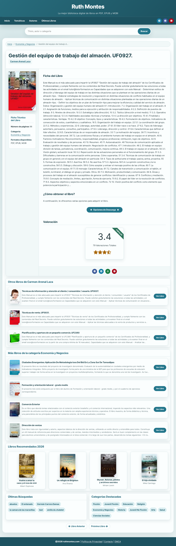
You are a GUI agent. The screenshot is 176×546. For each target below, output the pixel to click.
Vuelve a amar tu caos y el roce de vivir (27, 481)
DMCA (118, 541)
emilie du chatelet (55, 510)
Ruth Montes (88, 6)
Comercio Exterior (31, 404)
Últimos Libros (49, 20)
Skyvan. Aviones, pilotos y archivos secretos (108, 481)
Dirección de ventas (32, 425)
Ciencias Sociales (101, 515)
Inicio (7, 20)
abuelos (13, 504)
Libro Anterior (78, 526)
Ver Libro (160, 296)
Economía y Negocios (25, 44)
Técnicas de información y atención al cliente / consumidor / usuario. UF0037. (60, 291)
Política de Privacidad (91, 541)
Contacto (108, 541)
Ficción (96, 504)
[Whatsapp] (107, 271)
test (41, 510)
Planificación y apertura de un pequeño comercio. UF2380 (50, 332)
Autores (33, 20)
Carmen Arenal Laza (20, 61)
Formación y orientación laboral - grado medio (45, 385)
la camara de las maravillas (22, 510)
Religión (141, 504)
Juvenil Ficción (111, 504)
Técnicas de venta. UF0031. (35, 312)
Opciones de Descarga (104, 209)
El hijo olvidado (149, 480)
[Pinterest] (171, 20)
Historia (121, 510)
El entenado (27, 504)
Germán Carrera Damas (48, 504)
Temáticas (19, 20)
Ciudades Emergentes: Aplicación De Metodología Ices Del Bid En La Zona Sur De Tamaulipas (68, 362)
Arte (153, 510)
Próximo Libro (98, 526)
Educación (128, 504)
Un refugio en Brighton (67, 480)
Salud (162, 510)
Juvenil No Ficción (138, 510)
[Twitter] (159, 20)
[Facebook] (165, 20)
